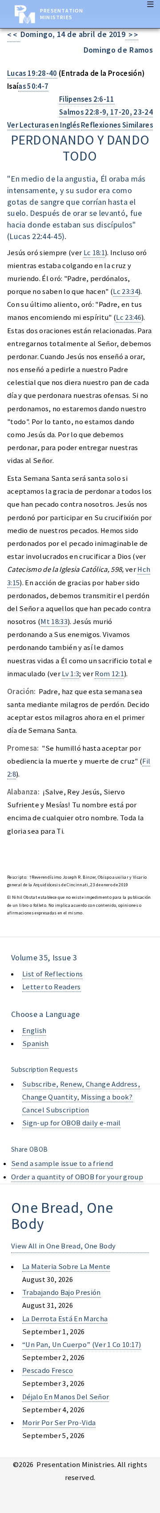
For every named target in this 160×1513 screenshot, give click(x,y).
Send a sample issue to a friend (62, 1163)
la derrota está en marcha (65, 1318)
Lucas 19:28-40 (32, 73)
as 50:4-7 (33, 86)
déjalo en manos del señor (65, 1396)
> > (131, 35)
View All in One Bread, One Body (63, 1246)
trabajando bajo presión (61, 1292)
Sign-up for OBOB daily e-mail (71, 1123)
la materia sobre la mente (66, 1266)
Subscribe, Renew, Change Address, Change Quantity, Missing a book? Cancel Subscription (81, 1097)
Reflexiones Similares (117, 125)
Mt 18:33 (54, 621)
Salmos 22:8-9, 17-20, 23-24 (106, 112)
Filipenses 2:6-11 (87, 99)
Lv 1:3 (70, 673)
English (34, 1030)
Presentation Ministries (61, 14)
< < (13, 35)
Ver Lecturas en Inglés (43, 125)
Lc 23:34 (125, 291)
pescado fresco (47, 1370)
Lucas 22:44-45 (35, 236)
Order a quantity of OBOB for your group (77, 1177)
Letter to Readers (51, 987)
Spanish (35, 1043)
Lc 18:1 (94, 252)
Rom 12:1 (109, 673)
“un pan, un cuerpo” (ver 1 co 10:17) (81, 1344)
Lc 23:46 (128, 317)
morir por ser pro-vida (59, 1422)
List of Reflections (52, 974)
